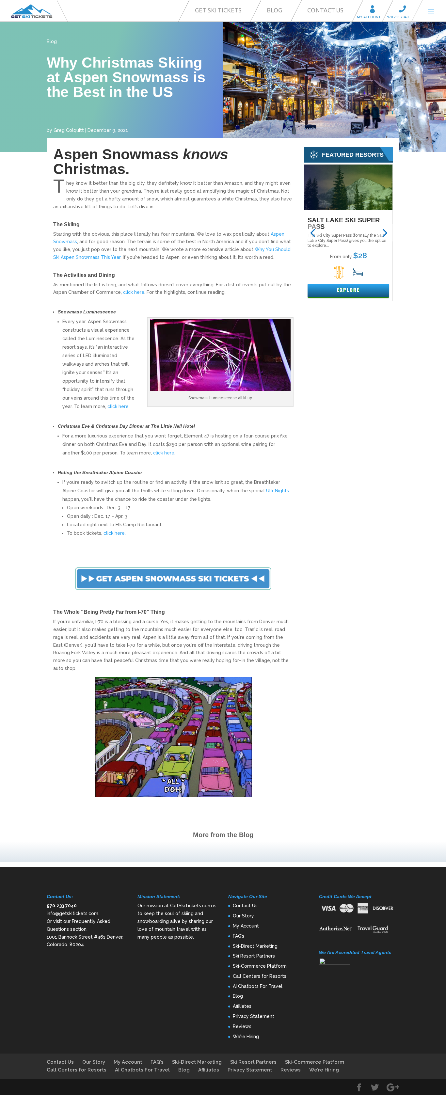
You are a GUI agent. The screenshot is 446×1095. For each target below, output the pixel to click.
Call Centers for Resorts (259, 976)
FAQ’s (238, 936)
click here (133, 292)
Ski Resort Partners (254, 956)
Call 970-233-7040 (404, 10)
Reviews (242, 1026)
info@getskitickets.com (72, 913)
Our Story (243, 915)
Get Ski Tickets (218, 10)
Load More (223, 852)
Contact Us (325, 10)
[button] (312, 233)
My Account (374, 10)
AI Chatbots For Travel (257, 986)
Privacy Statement (253, 1016)
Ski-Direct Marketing (255, 946)
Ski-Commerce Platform (260, 966)
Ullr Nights (277, 490)
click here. (118, 406)
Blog (274, 10)
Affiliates (242, 1006)
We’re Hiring (246, 1036)
